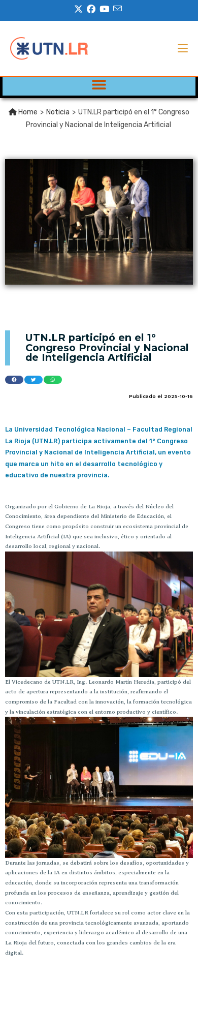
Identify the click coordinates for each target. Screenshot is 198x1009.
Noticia (58, 112)
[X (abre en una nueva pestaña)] (79, 9)
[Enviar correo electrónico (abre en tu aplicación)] (117, 9)
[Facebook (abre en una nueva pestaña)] (91, 9)
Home (27, 112)
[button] (99, 84)
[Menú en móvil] (183, 48)
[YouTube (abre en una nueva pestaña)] (104, 9)
